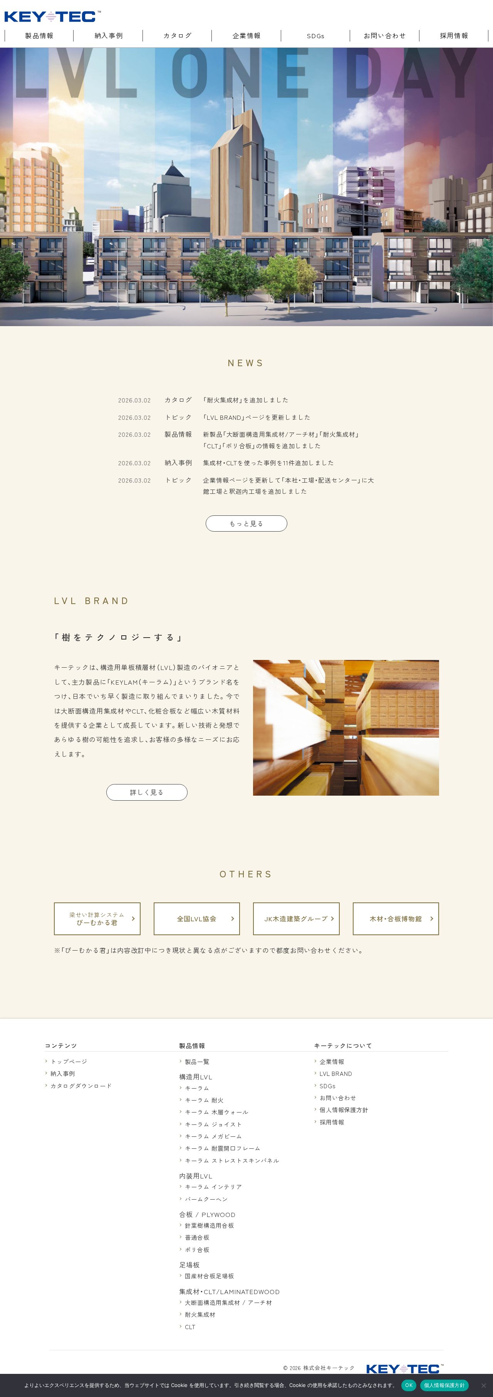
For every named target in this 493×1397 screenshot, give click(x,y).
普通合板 (197, 1237)
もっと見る (246, 523)
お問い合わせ (385, 35)
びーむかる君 (97, 919)
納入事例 (108, 35)
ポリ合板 (197, 1249)
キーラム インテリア (213, 1186)
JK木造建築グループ (296, 918)
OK (409, 1385)
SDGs (316, 35)
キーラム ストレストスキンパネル (232, 1160)
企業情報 (247, 35)
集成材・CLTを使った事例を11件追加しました (268, 462)
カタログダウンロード (81, 1085)
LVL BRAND (336, 1073)
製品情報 (39, 35)
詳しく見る (147, 792)
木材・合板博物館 (396, 918)
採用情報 (454, 35)
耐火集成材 (200, 1314)
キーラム (197, 1088)
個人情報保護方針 (344, 1109)
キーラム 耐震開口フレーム (222, 1148)
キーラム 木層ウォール (216, 1112)
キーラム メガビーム (213, 1136)
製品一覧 (197, 1061)
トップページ (68, 1061)
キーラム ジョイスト (213, 1124)
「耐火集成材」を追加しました (246, 399)
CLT (190, 1326)
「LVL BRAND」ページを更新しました (257, 417)
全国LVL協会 (196, 918)
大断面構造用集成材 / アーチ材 (228, 1302)
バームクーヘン (206, 1199)
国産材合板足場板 (209, 1275)
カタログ (177, 35)
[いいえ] (483, 1385)
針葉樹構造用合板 (209, 1225)
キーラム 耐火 (204, 1100)
